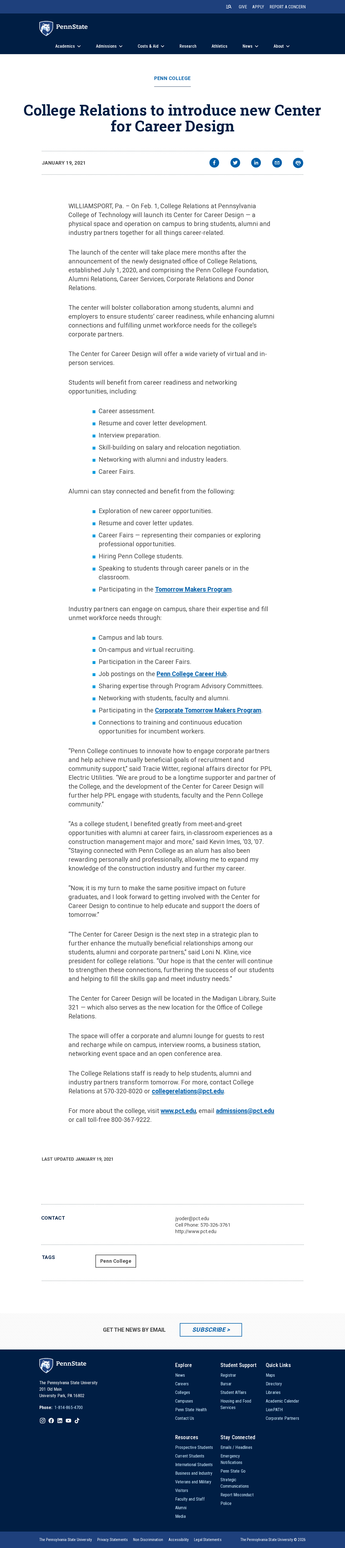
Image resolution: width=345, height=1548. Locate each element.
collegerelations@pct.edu (188, 1091)
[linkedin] (256, 163)
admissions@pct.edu (245, 1111)
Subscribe (208, 1329)
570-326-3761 (215, 1225)
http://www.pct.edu (195, 1231)
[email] (277, 163)
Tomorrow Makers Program (193, 589)
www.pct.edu (178, 1111)
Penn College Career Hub (192, 674)
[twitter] (235, 163)
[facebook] (214, 163)
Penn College (172, 78)
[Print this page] (298, 163)
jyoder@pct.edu (192, 1218)
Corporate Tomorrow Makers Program (208, 710)
